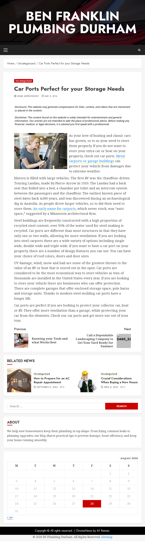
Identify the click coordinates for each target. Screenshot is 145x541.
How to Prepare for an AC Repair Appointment (52, 380)
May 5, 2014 (51, 96)
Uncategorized (24, 80)
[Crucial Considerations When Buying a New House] (86, 380)
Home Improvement (28, 96)
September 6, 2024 (47, 387)
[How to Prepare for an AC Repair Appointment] (19, 380)
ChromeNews (84, 531)
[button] (6, 50)
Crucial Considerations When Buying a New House (119, 380)
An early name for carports (54, 208)
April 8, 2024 (111, 387)
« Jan (10, 517)
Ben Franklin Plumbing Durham (72, 22)
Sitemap (106, 537)
